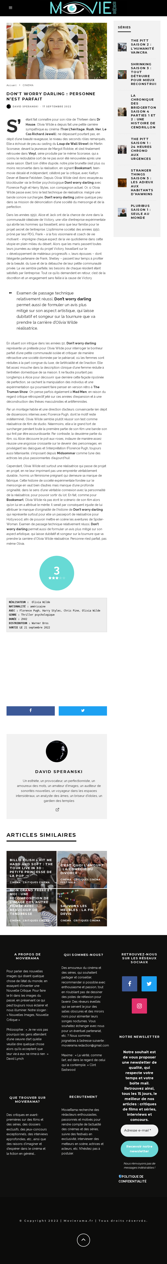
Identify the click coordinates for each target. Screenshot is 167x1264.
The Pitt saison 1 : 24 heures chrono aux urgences (141, 149)
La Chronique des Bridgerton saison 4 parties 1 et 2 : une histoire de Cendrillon (143, 111)
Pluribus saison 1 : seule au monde (141, 212)
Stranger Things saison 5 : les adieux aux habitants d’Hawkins (142, 182)
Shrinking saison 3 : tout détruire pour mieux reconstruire (145, 74)
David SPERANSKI (25, 106)
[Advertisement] (57, 669)
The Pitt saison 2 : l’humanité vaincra (142, 46)
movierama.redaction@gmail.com (85, 1045)
